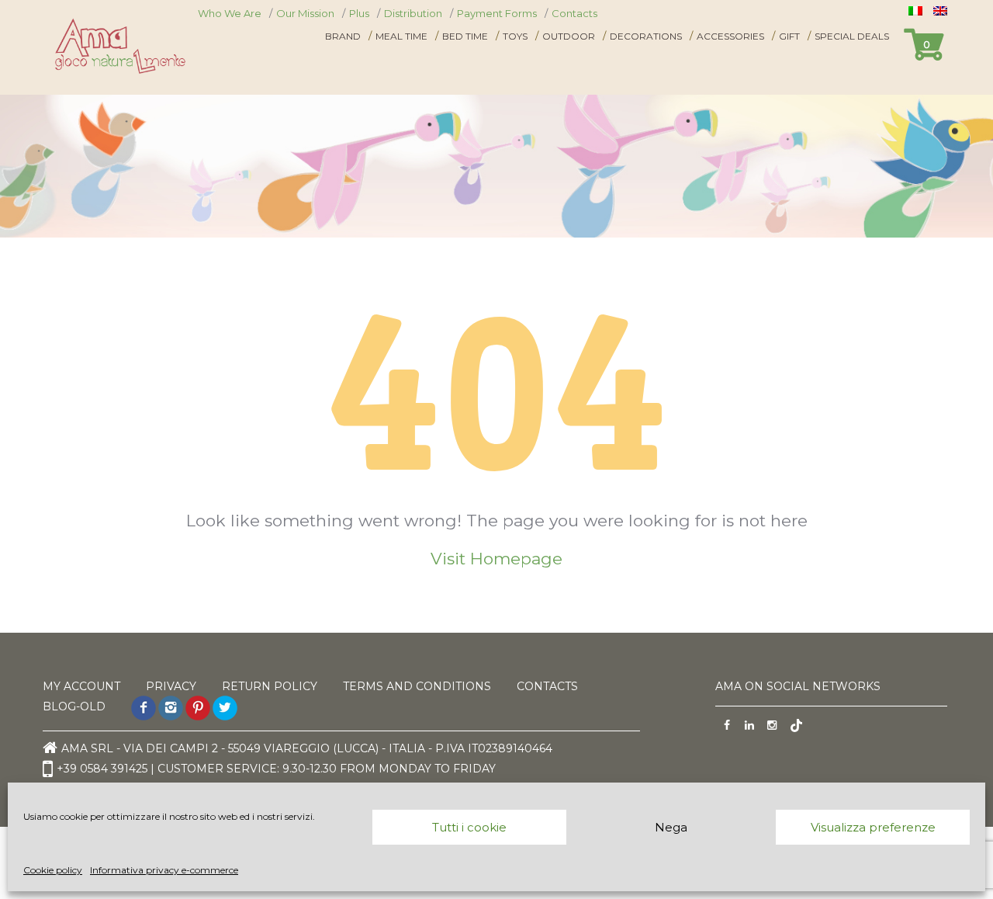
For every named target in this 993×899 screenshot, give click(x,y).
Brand (343, 36)
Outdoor (568, 36)
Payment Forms (497, 13)
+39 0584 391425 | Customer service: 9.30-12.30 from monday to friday (276, 768)
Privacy (171, 686)
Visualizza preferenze (873, 827)
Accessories (730, 36)
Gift (789, 36)
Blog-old (74, 706)
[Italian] (917, 10)
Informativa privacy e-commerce (164, 870)
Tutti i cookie (469, 827)
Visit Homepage (496, 558)
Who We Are (229, 13)
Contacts (574, 13)
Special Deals (852, 36)
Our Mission (305, 13)
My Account (81, 686)
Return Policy (269, 686)
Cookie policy (52, 870)
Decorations (646, 36)
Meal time (401, 36)
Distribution (413, 13)
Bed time (465, 36)
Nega (671, 827)
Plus (359, 13)
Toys (515, 36)
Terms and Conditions (417, 686)
